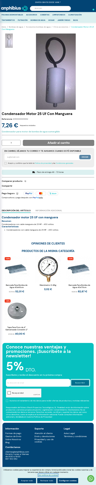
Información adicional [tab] (48, 210)
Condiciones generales (64, 163)
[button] (92, 8)
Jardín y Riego (63, 20)
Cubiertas (44, 15)
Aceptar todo (27, 480)
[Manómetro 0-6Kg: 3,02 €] (48, 273)
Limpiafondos (58, 15)
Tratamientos (8, 20)
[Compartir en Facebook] (15, 186)
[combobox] (50, 8)
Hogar (51, 20)
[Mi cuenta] (89, 8)
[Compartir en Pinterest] (24, 186)
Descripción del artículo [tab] (16, 210)
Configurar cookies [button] (68, 480)
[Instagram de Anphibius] (7, 464)
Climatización (75, 15)
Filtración (23, 20)
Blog (75, 20)
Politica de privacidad (43, 163)
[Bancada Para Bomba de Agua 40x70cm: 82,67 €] (79, 274)
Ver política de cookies (48, 475)
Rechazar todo (46, 480)
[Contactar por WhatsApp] (90, 479)
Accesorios (31, 15)
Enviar (85, 157)
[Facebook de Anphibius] (12, 464)
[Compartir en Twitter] (20, 186)
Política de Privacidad (43, 417)
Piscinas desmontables (12, 15)
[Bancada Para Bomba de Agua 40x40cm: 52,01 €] (17, 274)
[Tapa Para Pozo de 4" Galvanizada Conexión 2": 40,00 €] (17, 316)
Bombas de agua (38, 20)
